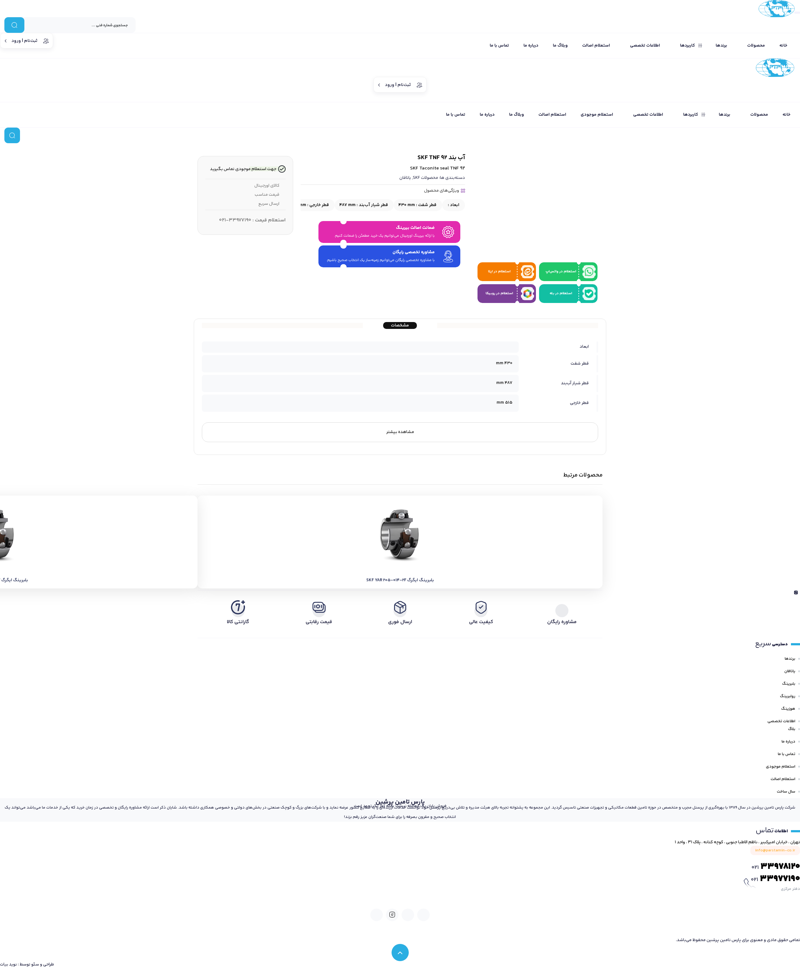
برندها (790, 659)
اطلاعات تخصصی (781, 721)
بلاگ (791, 729)
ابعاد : (453, 205)
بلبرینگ (788, 684)
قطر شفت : (417, 205)
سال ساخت (786, 792)
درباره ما (788, 742)
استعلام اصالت (783, 779)
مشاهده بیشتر (400, 432)
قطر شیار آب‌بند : (363, 205)
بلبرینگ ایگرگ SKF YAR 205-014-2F (400, 580)
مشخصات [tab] (400, 325)
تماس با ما (786, 754)
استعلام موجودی (780, 767)
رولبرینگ (787, 696)
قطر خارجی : (309, 205)
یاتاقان (405, 177)
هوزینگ (788, 709)
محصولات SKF (425, 177)
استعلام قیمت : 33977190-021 (252, 220)
